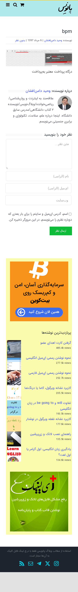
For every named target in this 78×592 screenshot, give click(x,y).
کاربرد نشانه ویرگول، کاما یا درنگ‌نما (47, 387)
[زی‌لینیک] (39, 501)
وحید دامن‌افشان (53, 40)
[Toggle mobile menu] (8, 5)
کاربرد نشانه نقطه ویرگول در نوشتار (48, 419)
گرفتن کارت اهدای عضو (55, 342)
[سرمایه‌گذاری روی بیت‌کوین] (39, 291)
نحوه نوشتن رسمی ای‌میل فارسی (50, 372)
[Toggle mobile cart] (22, 5)
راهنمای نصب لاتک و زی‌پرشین (50, 434)
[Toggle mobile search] (15, 5)
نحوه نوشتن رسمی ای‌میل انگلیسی (48, 357)
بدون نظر (20, 40)
